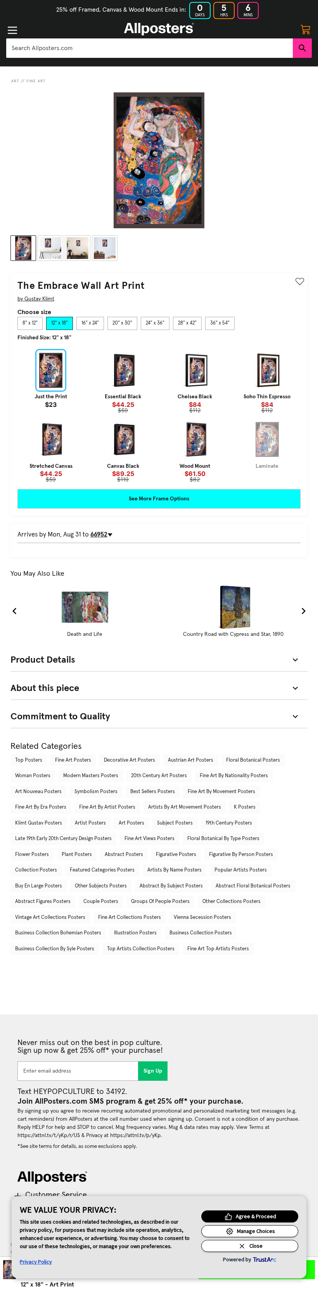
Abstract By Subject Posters (171, 886)
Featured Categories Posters (102, 870)
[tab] (30, 323)
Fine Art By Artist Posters (107, 807)
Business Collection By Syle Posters (54, 948)
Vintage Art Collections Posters (50, 917)
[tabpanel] (159, 416)
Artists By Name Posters (174, 870)
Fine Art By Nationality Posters (234, 775)
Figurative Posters (176, 854)
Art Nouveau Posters (38, 791)
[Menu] (12, 30)
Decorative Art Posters (129, 760)
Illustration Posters (135, 933)
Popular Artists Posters (240, 870)
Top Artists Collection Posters (141, 948)
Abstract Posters (124, 854)
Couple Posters (100, 901)
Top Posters (28, 760)
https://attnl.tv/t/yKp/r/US (48, 1135)
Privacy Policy (36, 1261)
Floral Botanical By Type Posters (223, 838)
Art (15, 81)
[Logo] (159, 29)
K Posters (245, 807)
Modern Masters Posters (90, 775)
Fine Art (36, 81)
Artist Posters (90, 823)
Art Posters (131, 823)
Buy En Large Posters (38, 886)
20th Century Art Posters (159, 775)
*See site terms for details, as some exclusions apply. (77, 1146)
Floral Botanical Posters (253, 760)
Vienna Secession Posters (202, 917)
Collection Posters (36, 870)
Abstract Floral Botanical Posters (253, 886)
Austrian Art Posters (190, 760)
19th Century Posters (229, 823)
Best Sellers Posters (152, 791)
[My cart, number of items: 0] (305, 29)
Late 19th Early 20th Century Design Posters (63, 838)
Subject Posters (175, 823)
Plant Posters (77, 854)
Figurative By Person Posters (241, 854)
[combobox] (149, 48)
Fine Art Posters (73, 760)
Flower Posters (32, 854)
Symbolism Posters (96, 791)
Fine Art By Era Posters (40, 807)
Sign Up (152, 1071)
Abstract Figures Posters (43, 901)
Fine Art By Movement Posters (221, 791)
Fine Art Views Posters (149, 838)
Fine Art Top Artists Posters (218, 948)
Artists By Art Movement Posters (184, 807)
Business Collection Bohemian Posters (58, 933)
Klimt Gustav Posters (38, 823)
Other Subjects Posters (101, 886)
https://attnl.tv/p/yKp (135, 1135)
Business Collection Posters (200, 933)
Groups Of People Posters (160, 901)
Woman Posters (32, 775)
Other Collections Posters (231, 901)
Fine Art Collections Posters (129, 917)
